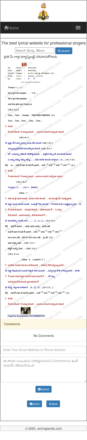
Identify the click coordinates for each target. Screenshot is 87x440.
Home (13, 28)
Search (65, 51)
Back (55, 404)
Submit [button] (45, 389)
